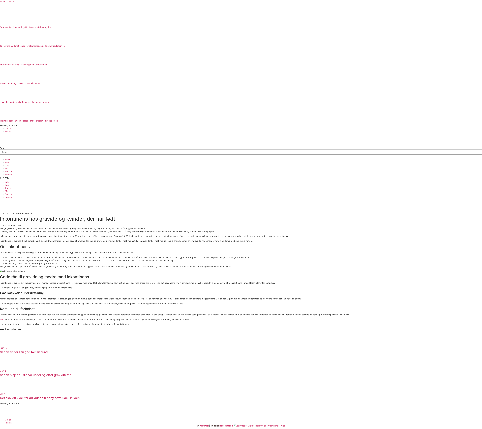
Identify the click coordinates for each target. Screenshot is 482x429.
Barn (7, 162)
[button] (241, 178)
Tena (2, 319)
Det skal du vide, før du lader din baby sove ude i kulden (40, 398)
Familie (8, 171)
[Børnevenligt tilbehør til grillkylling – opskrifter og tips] (19, 23)
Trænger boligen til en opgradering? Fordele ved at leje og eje (29, 121)
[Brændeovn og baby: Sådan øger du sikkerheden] (6, 61)
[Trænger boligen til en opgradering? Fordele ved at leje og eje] (6, 117)
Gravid (8, 165)
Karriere (8, 174)
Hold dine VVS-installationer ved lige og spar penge (24, 102)
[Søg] (2, 157)
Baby (7, 159)
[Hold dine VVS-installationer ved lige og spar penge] (6, 98)
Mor (7, 168)
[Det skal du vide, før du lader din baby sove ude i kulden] (6, 390)
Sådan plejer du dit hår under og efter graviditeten (35, 375)
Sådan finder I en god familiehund (24, 352)
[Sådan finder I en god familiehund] (6, 345)
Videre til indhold (8, 1)
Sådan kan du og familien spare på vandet (20, 83)
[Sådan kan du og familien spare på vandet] (6, 80)
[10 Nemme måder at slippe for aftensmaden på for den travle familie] (6, 42)
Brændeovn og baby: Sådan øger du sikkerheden (23, 64)
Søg (2, 148)
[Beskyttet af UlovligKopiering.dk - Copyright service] (259, 425)
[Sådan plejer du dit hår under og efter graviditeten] (6, 368)
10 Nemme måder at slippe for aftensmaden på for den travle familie (32, 46)
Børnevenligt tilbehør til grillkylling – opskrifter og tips (25, 27)
